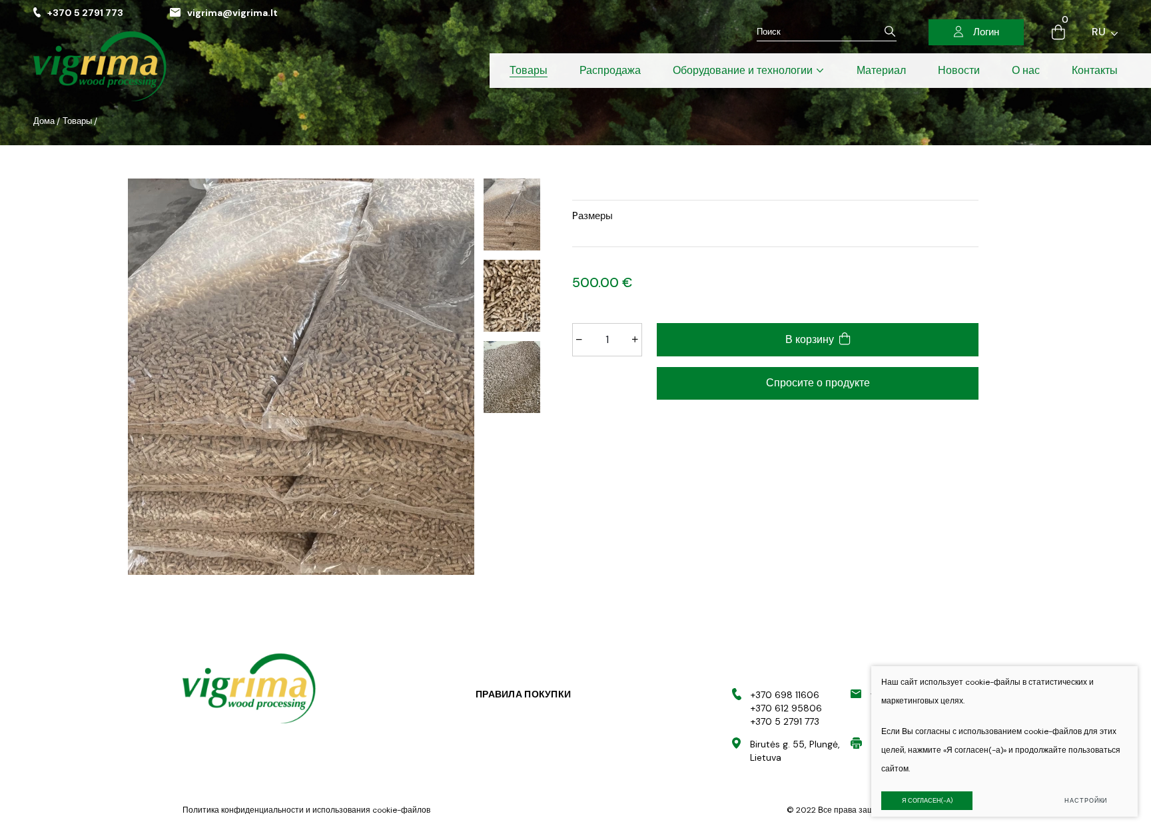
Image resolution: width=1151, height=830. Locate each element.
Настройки (1085, 801)
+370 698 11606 (785, 695)
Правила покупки (523, 694)
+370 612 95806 (786, 708)
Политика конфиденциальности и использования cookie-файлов (306, 810)
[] (890, 32)
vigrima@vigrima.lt (232, 13)
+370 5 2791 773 (85, 13)
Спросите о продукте (818, 383)
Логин (986, 32)
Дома (44, 121)
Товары (77, 121)
